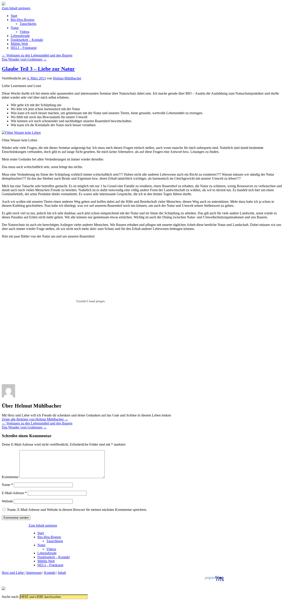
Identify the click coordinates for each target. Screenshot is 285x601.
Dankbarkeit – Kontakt (27, 40)
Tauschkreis (28, 24)
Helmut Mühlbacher (67, 78)
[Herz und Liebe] (3, 4)
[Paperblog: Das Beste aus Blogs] (214, 581)
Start (14, 16)
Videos (24, 32)
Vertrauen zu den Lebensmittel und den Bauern (37, 55)
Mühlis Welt (19, 44)
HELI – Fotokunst (24, 48)
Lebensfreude (20, 36)
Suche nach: (10, 597)
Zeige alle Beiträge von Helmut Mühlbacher (35, 419)
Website (7, 501)
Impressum (34, 573)
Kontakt (49, 573)
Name (7, 485)
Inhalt (62, 573)
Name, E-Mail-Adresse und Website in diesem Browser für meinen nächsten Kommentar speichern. (77, 510)
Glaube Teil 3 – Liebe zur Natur (38, 69)
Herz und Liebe (13, 573)
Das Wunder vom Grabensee (24, 59)
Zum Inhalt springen (16, 8)
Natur (15, 28)
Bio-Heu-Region (22, 20)
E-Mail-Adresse (14, 493)
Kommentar (10, 477)
